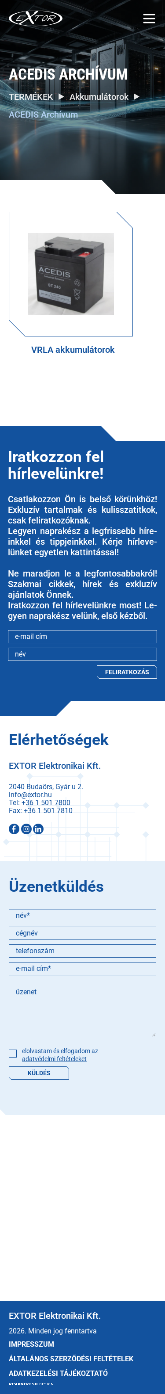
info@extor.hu (30, 795)
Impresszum (31, 1344)
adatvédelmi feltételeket (54, 1058)
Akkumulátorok (99, 97)
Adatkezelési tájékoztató (58, 1373)
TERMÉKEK (31, 97)
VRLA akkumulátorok (73, 349)
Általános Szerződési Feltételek (71, 1359)
